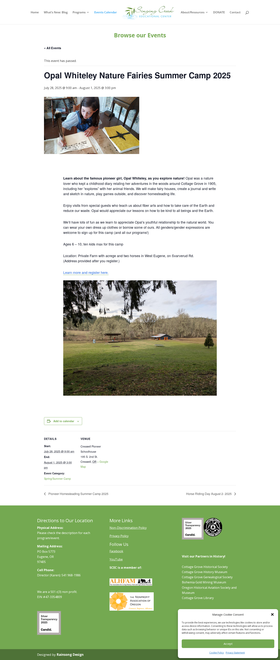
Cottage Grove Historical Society (205, 567)
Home (35, 12)
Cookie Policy (216, 652)
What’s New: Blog (56, 12)
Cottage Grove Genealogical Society (207, 577)
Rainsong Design (70, 654)
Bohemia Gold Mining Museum (204, 582)
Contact (235, 12)
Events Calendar (105, 12)
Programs (79, 12)
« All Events (52, 48)
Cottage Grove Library (198, 598)
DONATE (219, 12)
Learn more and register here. (86, 272)
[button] (272, 614)
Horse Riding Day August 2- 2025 (209, 494)
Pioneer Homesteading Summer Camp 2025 (78, 494)
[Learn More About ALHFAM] (131, 584)
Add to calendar (63, 421)
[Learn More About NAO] (132, 609)
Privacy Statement (235, 652)
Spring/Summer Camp (57, 478)
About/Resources (192, 12)
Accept (228, 644)
